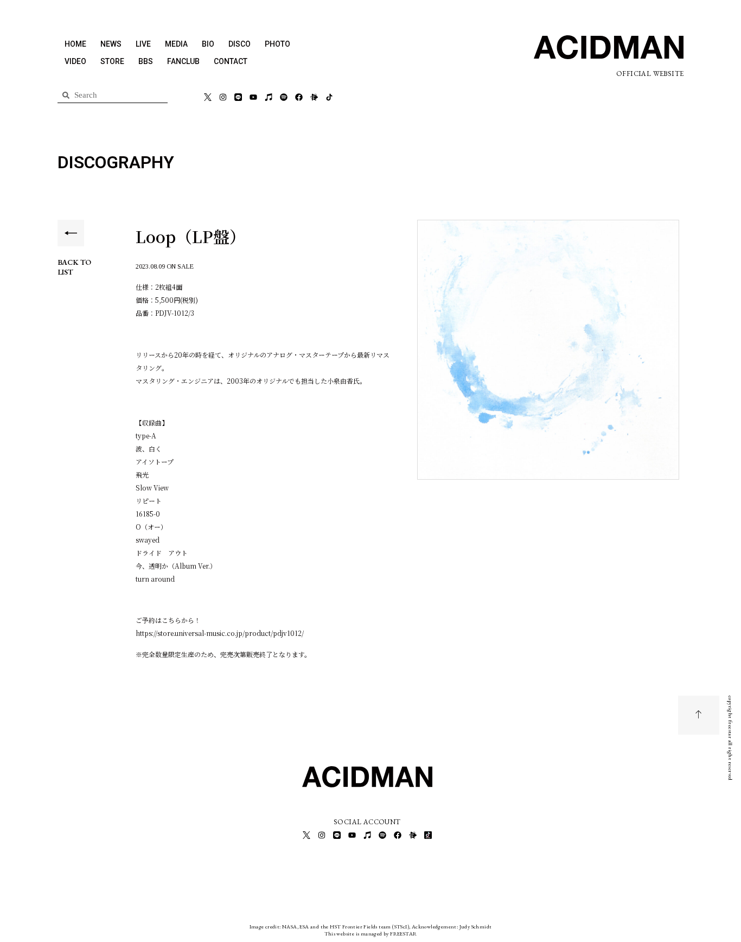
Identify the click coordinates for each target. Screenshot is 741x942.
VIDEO (75, 61)
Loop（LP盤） (191, 236)
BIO (208, 44)
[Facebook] (298, 97)
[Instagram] (223, 97)
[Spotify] (283, 97)
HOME (75, 44)
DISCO (239, 44)
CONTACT (230, 61)
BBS (145, 61)
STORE (112, 61)
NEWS (111, 44)
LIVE (143, 44)
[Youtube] (253, 97)
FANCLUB (183, 61)
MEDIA (176, 44)
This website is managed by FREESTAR (370, 933)
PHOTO (277, 44)
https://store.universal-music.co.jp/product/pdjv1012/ (220, 633)
